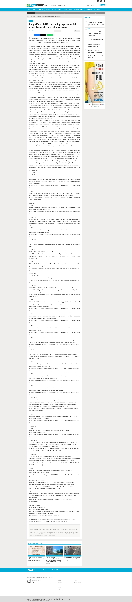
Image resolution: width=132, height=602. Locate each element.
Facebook (37, 35)
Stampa (77, 30)
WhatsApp (50, 35)
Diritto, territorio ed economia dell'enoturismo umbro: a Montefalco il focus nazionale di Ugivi (36, 559)
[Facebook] (104, 1)
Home (28, 16)
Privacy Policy (93, 578)
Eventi (65, 9)
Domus (29, 9)
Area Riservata (77, 585)
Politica (35, 9)
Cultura (54, 9)
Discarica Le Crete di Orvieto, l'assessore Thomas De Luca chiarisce (57, 13)
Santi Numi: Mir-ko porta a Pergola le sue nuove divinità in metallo (72, 558)
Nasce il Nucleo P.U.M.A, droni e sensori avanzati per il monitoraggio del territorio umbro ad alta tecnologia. (99, 13)
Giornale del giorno (92, 1)
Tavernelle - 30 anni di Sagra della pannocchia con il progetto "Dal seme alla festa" (96, 24)
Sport (70, 9)
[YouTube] (98, 1)
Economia (48, 9)
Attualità (41, 9)
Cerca (103, 5)
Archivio (75, 580)
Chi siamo (84, 1)
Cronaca (60, 9)
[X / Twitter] (101, 1)
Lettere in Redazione (90, 9)
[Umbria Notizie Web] (47, 5)
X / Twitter (43, 35)
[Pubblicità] (95, 85)
